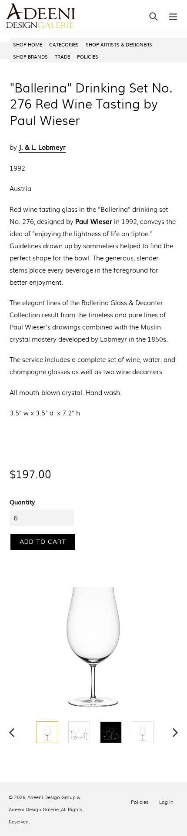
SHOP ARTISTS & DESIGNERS (119, 44)
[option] (46, 732)
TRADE (62, 56)
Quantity (22, 501)
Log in (166, 801)
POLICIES (87, 56)
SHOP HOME (27, 44)
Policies (139, 801)
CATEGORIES (64, 44)
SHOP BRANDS (30, 56)
